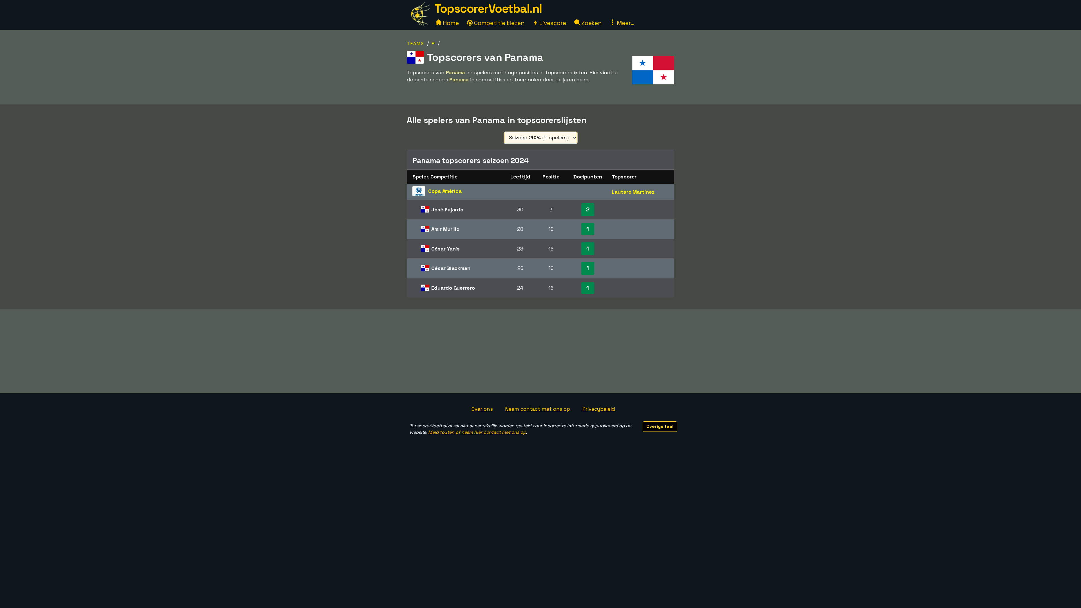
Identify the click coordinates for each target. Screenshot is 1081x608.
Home (450, 23)
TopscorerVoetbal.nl (488, 8)
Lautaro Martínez (633, 192)
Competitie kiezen (498, 23)
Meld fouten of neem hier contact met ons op (477, 432)
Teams (415, 43)
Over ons (482, 409)
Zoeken (591, 23)
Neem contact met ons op (537, 409)
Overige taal (659, 426)
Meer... (625, 23)
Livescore (552, 23)
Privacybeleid (598, 409)
